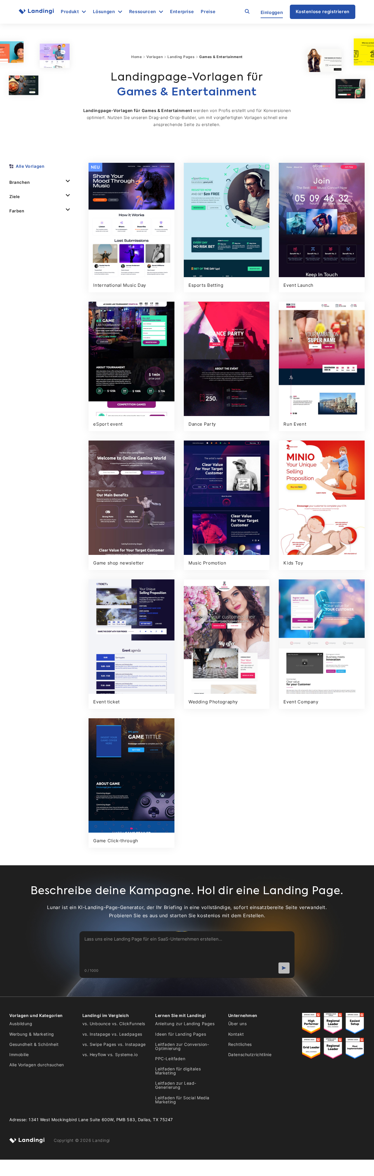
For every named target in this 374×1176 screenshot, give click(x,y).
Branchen (19, 182)
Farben (16, 210)
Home (136, 57)
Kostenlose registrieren (322, 11)
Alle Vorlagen (30, 166)
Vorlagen (154, 57)
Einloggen (272, 12)
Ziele (14, 196)
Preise (208, 11)
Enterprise (182, 11)
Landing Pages (181, 57)
